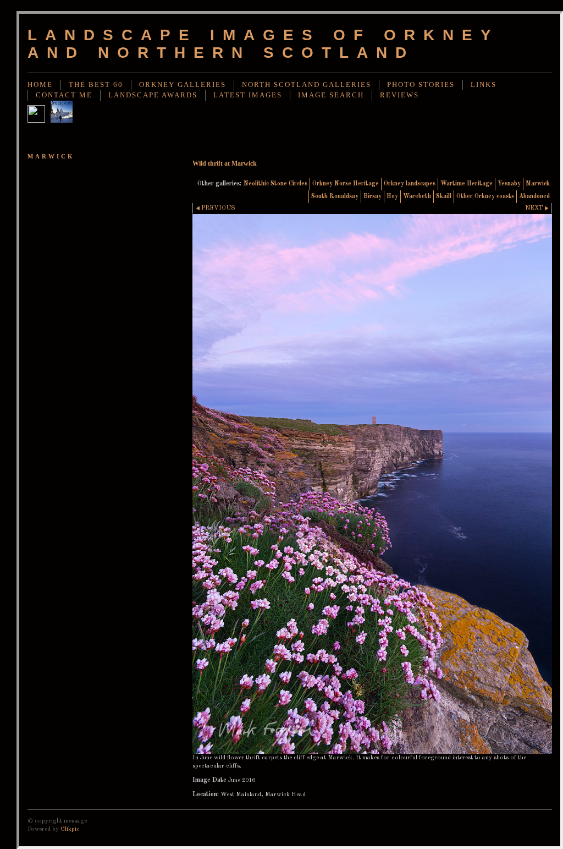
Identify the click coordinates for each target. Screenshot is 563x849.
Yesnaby (509, 183)
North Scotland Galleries (306, 85)
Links (483, 85)
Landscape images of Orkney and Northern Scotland (263, 43)
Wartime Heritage (466, 183)
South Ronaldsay (334, 196)
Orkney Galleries (182, 85)
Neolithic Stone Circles (275, 183)
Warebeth (417, 196)
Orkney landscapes (409, 183)
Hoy (392, 196)
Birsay (372, 196)
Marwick (538, 183)
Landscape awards (152, 95)
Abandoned (534, 196)
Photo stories (421, 85)
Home (40, 85)
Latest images (247, 95)
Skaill (443, 196)
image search (331, 95)
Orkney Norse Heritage (345, 183)
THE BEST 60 (96, 85)
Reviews (399, 95)
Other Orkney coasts (485, 196)
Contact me (64, 95)
